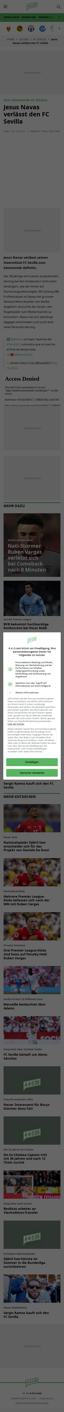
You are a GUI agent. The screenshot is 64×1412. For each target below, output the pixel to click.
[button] (32, 692)
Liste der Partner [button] (16, 724)
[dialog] (32, 706)
